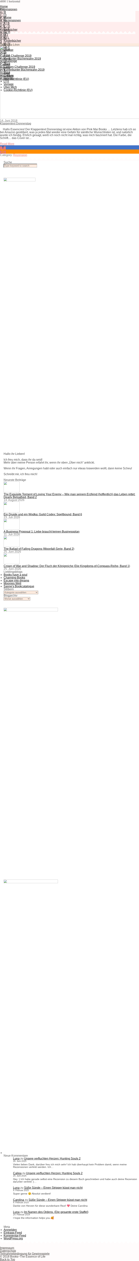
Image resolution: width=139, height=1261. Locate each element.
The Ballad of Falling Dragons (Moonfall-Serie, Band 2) (39, 548)
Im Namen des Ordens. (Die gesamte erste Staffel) (56, 1212)
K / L (3, 26)
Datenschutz (8, 1250)
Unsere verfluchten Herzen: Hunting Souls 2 (52, 1158)
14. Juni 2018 (8, 120)
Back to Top (7, 1259)
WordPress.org (13, 1238)
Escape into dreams (16, 580)
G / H (3, 20)
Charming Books (14, 577)
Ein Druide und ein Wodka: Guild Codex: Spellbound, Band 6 (43, 514)
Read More (7, 143)
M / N (3, 32)
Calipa (17, 1173)
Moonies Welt (12, 583)
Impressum (7, 1247)
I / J (2, 23)
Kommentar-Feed (15, 1235)
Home (4, 6)
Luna (16, 1158)
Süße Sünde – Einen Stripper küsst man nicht (53, 1187)
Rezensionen (8, 9)
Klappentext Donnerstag (15, 123)
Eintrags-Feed (13, 1232)
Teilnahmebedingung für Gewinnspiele (25, 1253)
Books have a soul (15, 574)
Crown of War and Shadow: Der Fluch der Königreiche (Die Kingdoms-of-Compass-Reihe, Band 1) (67, 566)
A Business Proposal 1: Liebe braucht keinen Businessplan (41, 531)
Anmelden (10, 1229)
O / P (3, 35)
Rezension (20, 155)
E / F (3, 18)
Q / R (3, 38)
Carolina (18, 1199)
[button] (3, 147)
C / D (3, 15)
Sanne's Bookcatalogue (19, 586)
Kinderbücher (12, 40)
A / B (3, 12)
